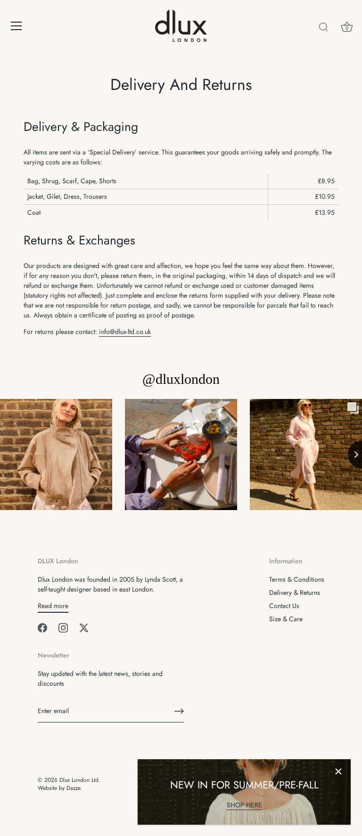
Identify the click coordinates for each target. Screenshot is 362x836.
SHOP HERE (244, 805)
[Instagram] (63, 627)
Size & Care (286, 619)
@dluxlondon (181, 379)
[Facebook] (42, 627)
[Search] (323, 27)
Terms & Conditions (296, 579)
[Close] (338, 771)
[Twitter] (84, 627)
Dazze (73, 788)
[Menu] (16, 26)
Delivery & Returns (294, 592)
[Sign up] (179, 711)
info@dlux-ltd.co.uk (125, 331)
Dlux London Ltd (79, 780)
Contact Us (284, 605)
